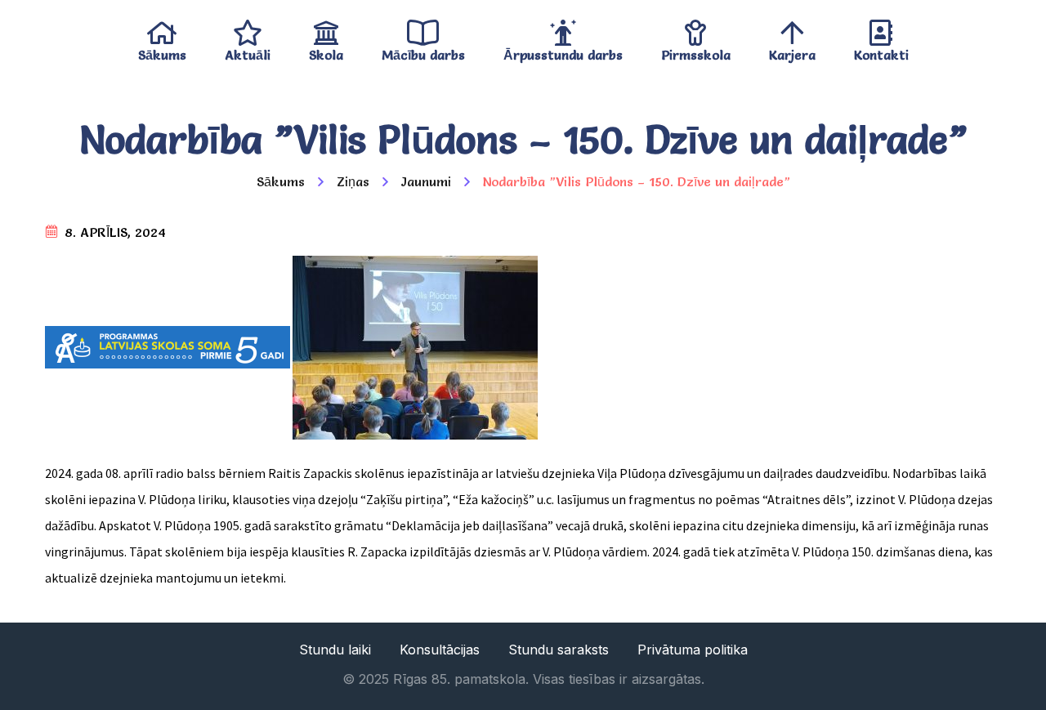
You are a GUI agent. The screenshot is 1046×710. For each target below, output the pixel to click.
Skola (326, 51)
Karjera (792, 51)
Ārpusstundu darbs (563, 51)
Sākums (162, 51)
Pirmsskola (696, 51)
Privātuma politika (692, 649)
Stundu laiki (335, 649)
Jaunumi (426, 181)
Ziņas (353, 181)
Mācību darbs (423, 51)
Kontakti (881, 51)
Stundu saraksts (558, 649)
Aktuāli (247, 51)
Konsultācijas (440, 649)
